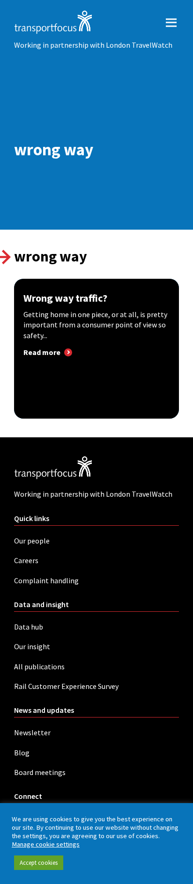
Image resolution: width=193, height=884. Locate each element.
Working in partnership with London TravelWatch (93, 45)
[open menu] (171, 22)
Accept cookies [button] (39, 863)
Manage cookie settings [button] (46, 844)
